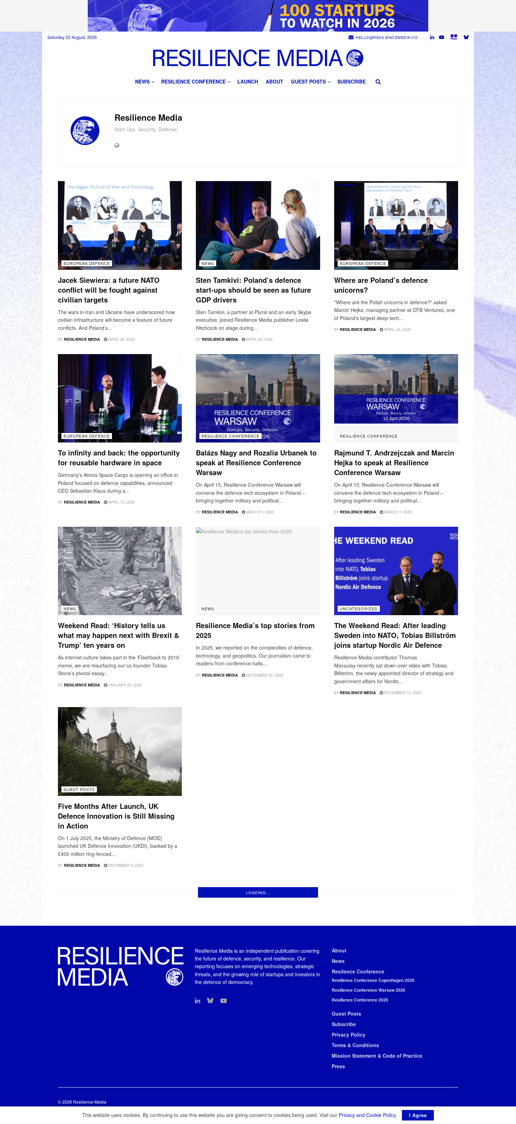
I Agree (418, 1115)
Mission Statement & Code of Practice (377, 1055)
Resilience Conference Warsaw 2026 (368, 990)
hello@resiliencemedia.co (387, 37)
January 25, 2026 (124, 684)
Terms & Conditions (355, 1045)
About (274, 81)
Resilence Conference (358, 971)
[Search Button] (378, 81)
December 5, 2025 (125, 865)
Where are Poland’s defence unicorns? (381, 285)
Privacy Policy (348, 1034)
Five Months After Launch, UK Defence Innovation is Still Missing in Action (116, 816)
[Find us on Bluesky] (466, 37)
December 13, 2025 (402, 692)
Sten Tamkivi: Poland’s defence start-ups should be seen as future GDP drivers (253, 290)
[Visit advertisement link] (258, 16)
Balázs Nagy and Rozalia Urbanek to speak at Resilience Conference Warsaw (256, 462)
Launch (247, 81)
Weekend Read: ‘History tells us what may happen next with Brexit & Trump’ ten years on (118, 635)
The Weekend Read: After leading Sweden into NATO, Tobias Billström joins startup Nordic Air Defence (395, 635)
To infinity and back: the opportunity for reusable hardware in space (119, 457)
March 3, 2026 (397, 511)
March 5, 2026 (259, 511)
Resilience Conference (193, 81)
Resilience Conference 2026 (360, 1000)
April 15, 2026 (121, 502)
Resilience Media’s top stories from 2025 (255, 630)
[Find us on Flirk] (454, 37)
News (142, 81)
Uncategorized (359, 608)
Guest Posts (308, 81)
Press (338, 1066)
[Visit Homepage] (258, 57)
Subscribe (351, 81)
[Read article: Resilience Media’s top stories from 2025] (258, 571)
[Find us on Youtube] (441, 37)
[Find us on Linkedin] (197, 1001)
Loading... (258, 892)
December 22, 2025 (264, 675)
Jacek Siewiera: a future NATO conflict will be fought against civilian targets (109, 290)
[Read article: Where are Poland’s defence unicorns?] (396, 225)
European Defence (87, 263)
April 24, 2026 (121, 339)
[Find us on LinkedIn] (432, 37)
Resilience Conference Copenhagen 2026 (373, 980)
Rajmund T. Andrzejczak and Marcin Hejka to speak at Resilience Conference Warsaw (394, 462)
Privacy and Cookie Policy (367, 1114)
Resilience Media (82, 339)
